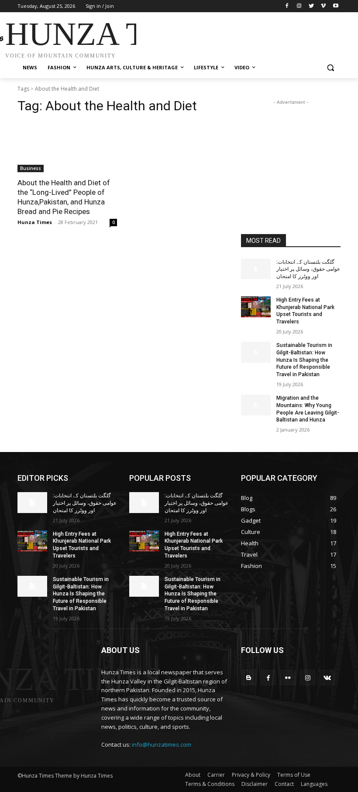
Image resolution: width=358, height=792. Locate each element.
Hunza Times (34, 222)
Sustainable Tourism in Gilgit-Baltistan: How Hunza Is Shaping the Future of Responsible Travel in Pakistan (304, 359)
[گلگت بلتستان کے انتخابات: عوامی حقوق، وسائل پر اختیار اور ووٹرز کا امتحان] (256, 268)
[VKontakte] (327, 677)
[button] (330, 68)
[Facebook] (287, 6)
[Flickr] (288, 677)
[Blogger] (248, 677)
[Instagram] (299, 6)
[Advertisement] (238, 36)
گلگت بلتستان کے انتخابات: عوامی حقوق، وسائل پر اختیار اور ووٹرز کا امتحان (308, 269)
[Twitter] (311, 6)
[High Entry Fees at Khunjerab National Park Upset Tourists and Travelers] (256, 306)
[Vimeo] (323, 6)
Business (30, 168)
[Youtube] (335, 6)
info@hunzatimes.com (161, 744)
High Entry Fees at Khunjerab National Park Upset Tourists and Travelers (305, 311)
